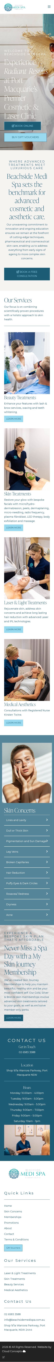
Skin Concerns (13, 1211)
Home (8, 1205)
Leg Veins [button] (12, 851)
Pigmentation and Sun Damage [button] (26, 841)
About (8, 1228)
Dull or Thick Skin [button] (17, 830)
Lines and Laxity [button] (16, 820)
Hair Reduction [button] (15, 872)
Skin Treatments (14, 1278)
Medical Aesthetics (16, 1290)
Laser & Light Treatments (20, 1273)
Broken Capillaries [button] (17, 862)
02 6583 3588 (27, 1052)
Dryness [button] (11, 904)
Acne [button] (9, 915)
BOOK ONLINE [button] (23, 125)
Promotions (11, 1222)
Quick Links (19, 1193)
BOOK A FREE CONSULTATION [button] (27, 274)
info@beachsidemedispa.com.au (24, 1319)
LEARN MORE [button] (13, 418)
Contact (9, 1234)
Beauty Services (14, 1284)
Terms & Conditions (16, 1239)
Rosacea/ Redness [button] (17, 893)
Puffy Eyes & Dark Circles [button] (22, 883)
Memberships (12, 1217)
